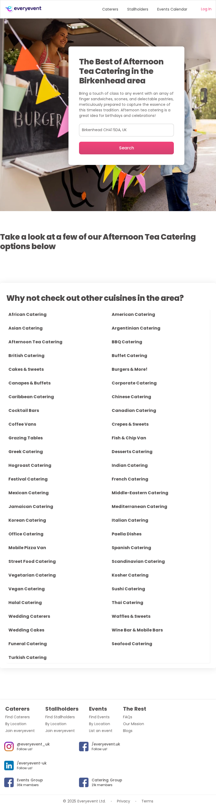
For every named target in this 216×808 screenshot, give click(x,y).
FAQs (127, 717)
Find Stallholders (60, 717)
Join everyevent (20, 730)
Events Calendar (172, 9)
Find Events (99, 717)
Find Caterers (17, 717)
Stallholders (137, 9)
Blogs (127, 730)
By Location (15, 723)
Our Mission (133, 723)
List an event (100, 730)
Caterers (110, 9)
